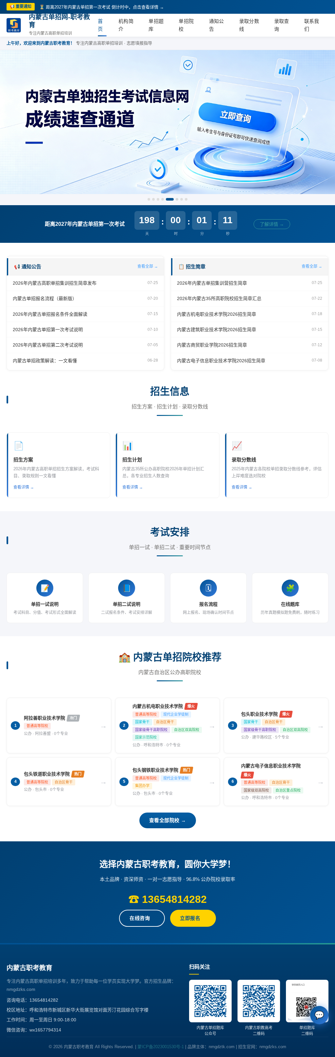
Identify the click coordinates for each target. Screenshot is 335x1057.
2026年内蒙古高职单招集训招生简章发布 (55, 283)
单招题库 (156, 25)
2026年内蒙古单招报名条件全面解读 (50, 314)
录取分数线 (249, 25)
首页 (100, 25)
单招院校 (186, 25)
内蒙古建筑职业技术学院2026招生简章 (216, 329)
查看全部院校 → (167, 820)
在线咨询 (140, 918)
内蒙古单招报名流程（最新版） (45, 298)
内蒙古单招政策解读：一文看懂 (45, 360)
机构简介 (125, 25)
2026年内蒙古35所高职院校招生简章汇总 (219, 298)
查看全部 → (147, 266)
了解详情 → (272, 224)
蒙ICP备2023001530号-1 (160, 1046)
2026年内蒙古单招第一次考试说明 (48, 329)
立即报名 (190, 918)
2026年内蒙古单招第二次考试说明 (48, 345)
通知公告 (216, 25)
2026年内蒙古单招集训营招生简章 (212, 283)
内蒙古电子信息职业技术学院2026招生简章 (221, 360)
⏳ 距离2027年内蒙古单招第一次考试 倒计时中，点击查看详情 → (101, 7)
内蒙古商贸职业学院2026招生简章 (212, 345)
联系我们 (311, 25)
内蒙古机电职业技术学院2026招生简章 (216, 314)
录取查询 (281, 25)
